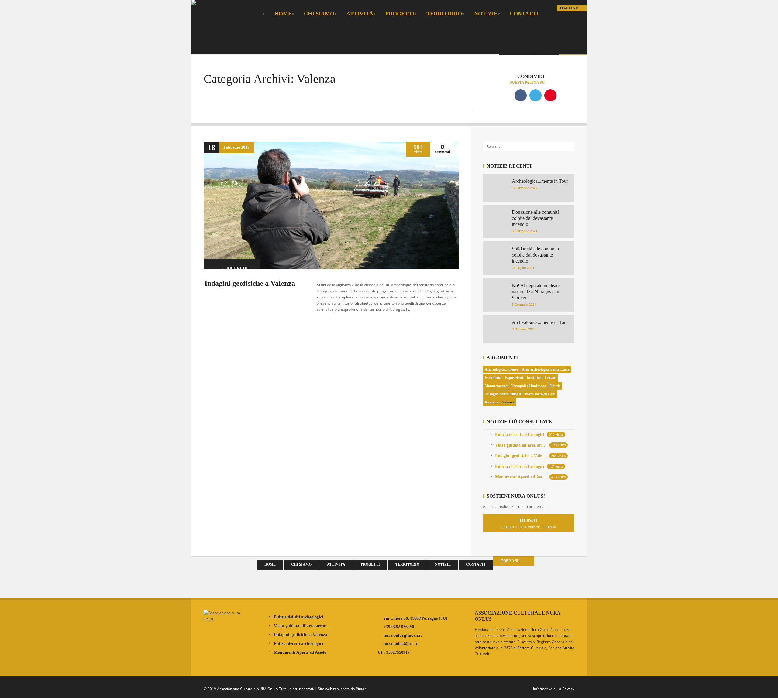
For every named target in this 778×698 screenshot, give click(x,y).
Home (283, 14)
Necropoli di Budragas (528, 386)
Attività (359, 14)
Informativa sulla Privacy (553, 688)
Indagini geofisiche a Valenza (250, 283)
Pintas (361, 688)
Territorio (444, 14)
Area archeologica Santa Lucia (545, 369)
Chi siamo (319, 14)
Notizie (485, 14)
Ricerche (237, 268)
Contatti (524, 14)
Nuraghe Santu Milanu (503, 394)
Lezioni (550, 378)
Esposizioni (514, 378)
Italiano (569, 8)
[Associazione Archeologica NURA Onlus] (204, 8)
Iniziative (534, 378)
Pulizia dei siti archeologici (519, 434)
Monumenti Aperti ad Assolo (521, 477)
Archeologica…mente (501, 369)
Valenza (508, 402)
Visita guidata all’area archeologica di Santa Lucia (521, 445)
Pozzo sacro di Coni (540, 394)
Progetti (399, 14)
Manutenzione (496, 386)
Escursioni (493, 378)
